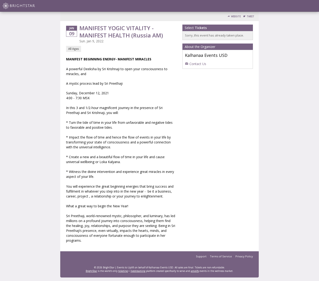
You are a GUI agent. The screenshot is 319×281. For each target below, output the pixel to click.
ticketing (123, 271)
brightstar (25, 5)
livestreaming (138, 271)
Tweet (250, 16)
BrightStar (91, 271)
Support (201, 256)
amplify (195, 271)
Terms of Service (221, 256)
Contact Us (197, 64)
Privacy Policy (244, 256)
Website (236, 16)
